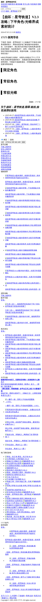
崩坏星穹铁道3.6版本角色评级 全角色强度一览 (22, 373)
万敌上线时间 (6, 147)
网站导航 (13, 598)
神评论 (18, 32)
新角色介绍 (5, 151)
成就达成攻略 (6, 169)
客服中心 (5, 598)
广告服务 (21, 596)
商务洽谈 (29, 596)
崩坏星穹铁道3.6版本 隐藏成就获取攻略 (20, 362)
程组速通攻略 (6, 167)
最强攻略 (19, 4)
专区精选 (33, 4)
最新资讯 (11, 4)
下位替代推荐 (6, 153)
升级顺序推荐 (6, 160)
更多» (3, 300)
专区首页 (4, 4)
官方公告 (26, 4)
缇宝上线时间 (6, 149)
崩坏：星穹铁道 (12, 11)
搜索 (23, 9)
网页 (5, 140)
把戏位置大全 (6, 156)
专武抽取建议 (6, 165)
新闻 (12, 140)
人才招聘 (13, 596)
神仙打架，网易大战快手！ (11, 393)
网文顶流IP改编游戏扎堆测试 (12, 384)
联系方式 (37, 596)
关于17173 (5, 596)
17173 (3, 11)
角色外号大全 (6, 162)
